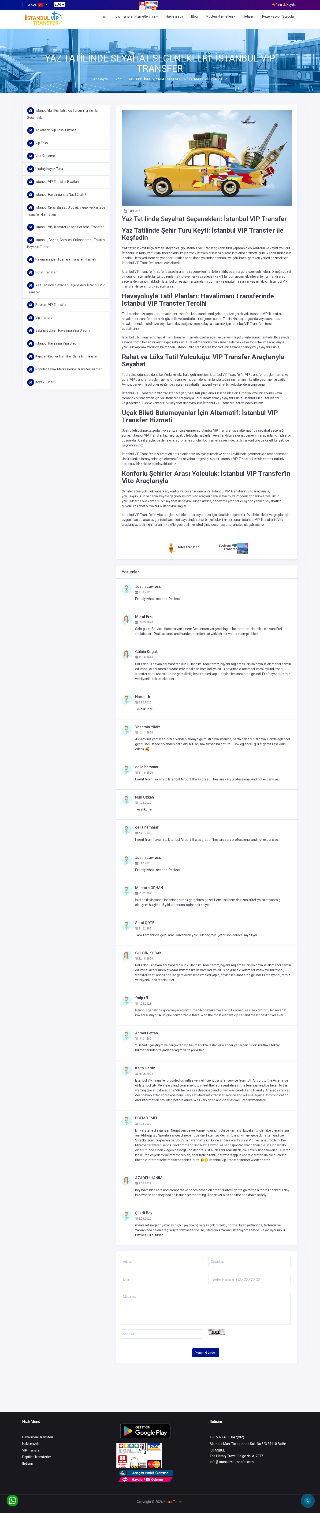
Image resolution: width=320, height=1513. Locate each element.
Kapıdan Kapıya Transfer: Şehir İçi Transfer (66, 356)
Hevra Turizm (173, 1502)
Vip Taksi (41, 143)
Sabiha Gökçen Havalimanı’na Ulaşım (62, 330)
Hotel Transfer (46, 272)
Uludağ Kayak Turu (49, 169)
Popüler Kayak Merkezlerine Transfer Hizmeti (68, 369)
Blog (194, 16)
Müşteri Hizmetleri (220, 16)
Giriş (278, 5)
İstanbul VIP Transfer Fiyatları (57, 182)
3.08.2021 (134, 211)
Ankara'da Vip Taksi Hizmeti (56, 130)
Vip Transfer (44, 317)
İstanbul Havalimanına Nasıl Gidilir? (60, 194)
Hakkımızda (174, 16)
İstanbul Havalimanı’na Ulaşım (57, 343)
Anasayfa (100, 79)
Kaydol (291, 5)
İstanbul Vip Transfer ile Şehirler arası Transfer (69, 227)
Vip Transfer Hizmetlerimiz (135, 16)
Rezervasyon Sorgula (278, 16)
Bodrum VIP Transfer (51, 305)
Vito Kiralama (45, 156)
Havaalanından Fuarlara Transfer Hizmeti (65, 259)
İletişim (248, 16)
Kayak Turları (44, 382)
